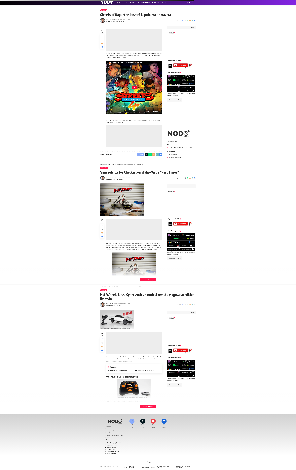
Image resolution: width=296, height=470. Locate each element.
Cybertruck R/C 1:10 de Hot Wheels (145, 370)
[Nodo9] (107, 2)
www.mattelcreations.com (117, 361)
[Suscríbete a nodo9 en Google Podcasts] (188, 76)
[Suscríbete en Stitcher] (174, 83)
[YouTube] (190, 2)
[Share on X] (185, 20)
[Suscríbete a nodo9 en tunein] (188, 87)
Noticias (103, 290)
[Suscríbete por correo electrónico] (174, 90)
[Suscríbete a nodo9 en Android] (188, 80)
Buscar (192, 27)
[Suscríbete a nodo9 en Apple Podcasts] (174, 76)
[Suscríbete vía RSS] (188, 90)
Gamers (103, 10)
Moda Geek (104, 167)
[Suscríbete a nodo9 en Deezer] (174, 87)
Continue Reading (148, 280)
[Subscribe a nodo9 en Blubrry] (188, 83)
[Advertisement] (134, 40)
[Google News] (164, 423)
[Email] (190, 20)
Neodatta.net (103, 468)
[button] (169, 2)
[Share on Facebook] (183, 20)
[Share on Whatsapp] (187, 20)
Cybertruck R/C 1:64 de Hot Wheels (118, 370)
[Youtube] (153, 423)
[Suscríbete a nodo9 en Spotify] (174, 80)
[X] (188, 2)
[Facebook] (186, 2)
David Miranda (109, 19)
